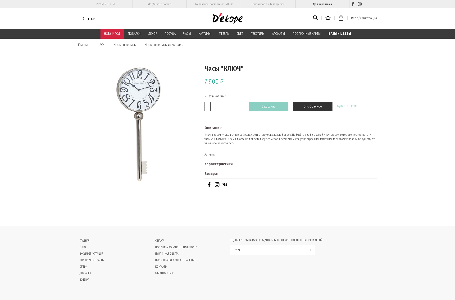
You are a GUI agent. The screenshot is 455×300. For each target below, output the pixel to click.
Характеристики (219, 164)
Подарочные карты (91, 260)
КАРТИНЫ (205, 34)
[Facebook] (353, 4)
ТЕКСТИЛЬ (257, 34)
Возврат (212, 173)
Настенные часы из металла (164, 45)
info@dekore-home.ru (160, 4)
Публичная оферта (166, 253)
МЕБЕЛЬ (224, 34)
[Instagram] (360, 4)
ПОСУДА (170, 34)
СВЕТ (240, 34)
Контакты (161, 266)
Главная (83, 45)
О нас (82, 247)
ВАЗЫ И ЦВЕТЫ (339, 34)
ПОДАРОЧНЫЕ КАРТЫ (307, 34)
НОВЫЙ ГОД (112, 34)
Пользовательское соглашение (175, 260)
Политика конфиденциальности (176, 247)
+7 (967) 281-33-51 (105, 4)
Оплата (159, 240)
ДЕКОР (152, 34)
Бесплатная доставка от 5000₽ (213, 4)
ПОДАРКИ (134, 34)
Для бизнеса (322, 4)
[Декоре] (228, 18)
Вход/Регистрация (364, 18)
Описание (213, 128)
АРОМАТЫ (278, 34)
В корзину (268, 106)
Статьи (89, 19)
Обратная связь (164, 273)
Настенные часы (125, 45)
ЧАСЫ (187, 34)
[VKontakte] (225, 186)
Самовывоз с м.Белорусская (268, 4)
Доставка (85, 273)
